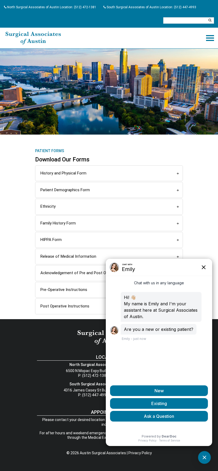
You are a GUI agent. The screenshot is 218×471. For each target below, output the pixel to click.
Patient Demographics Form (65, 189)
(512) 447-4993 (185, 7)
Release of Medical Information (68, 256)
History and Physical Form (63, 173)
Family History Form (58, 223)
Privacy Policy (140, 453)
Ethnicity (48, 206)
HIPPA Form (51, 239)
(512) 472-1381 (85, 7)
